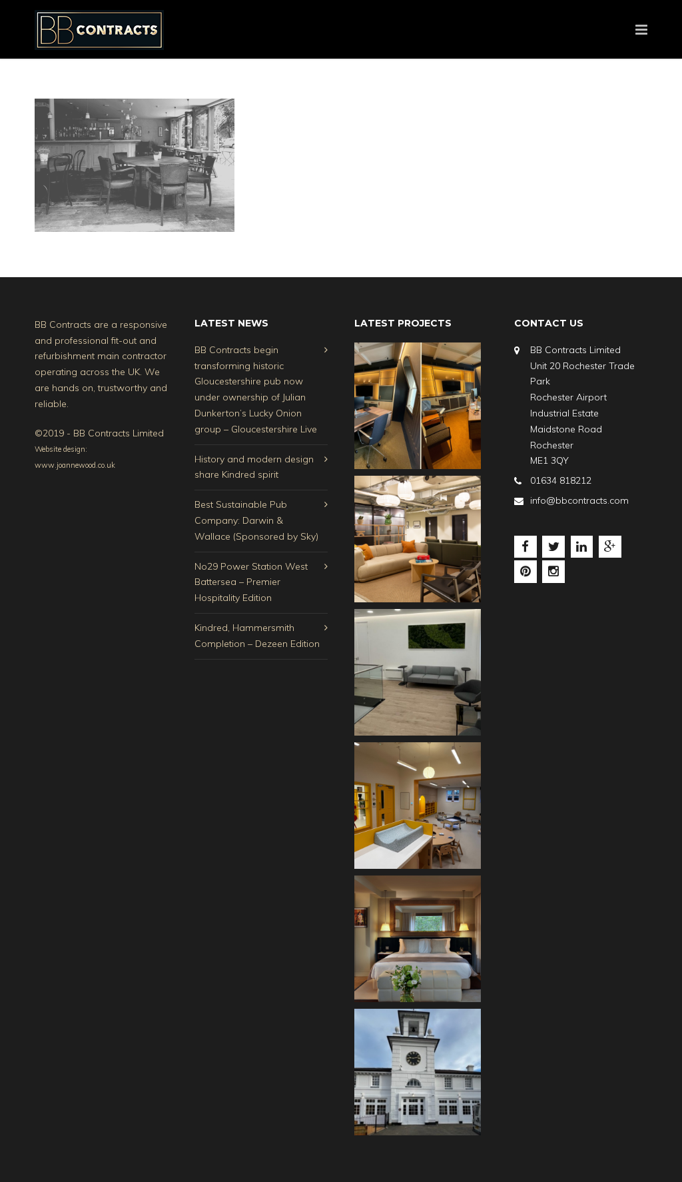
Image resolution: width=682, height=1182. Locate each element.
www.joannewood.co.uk (75, 465)
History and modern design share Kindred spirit (254, 467)
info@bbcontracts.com (579, 500)
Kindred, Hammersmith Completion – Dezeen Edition (257, 636)
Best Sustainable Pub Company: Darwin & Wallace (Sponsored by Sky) (256, 520)
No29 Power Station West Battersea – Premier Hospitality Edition (251, 582)
